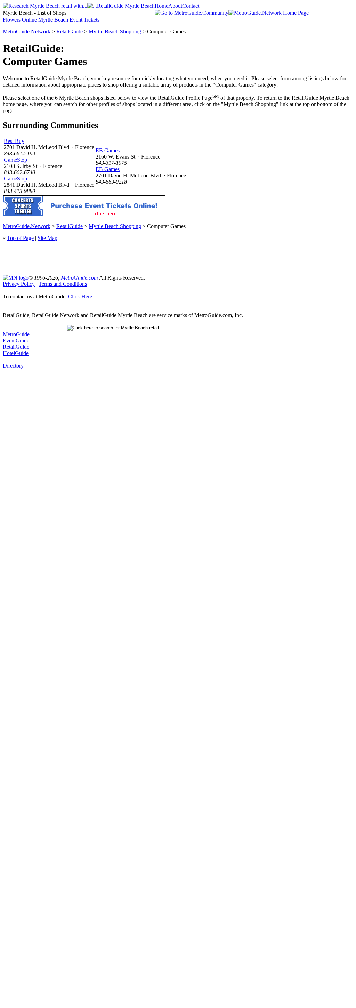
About (175, 6)
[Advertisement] (178, 257)
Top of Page (20, 238)
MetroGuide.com (79, 278)
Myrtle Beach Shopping (115, 31)
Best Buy (14, 141)
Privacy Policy (19, 284)
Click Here (80, 296)
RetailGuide (69, 31)
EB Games (108, 150)
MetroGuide (16, 334)
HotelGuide (16, 353)
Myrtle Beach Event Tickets (68, 20)
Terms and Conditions (63, 284)
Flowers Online (20, 20)
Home (161, 6)
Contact (190, 6)
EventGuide (16, 341)
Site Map (47, 238)
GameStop (15, 160)
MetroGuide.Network (26, 31)
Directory (13, 366)
